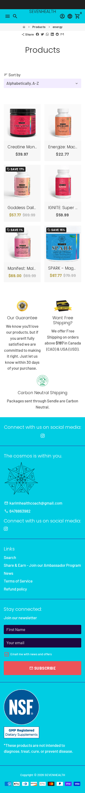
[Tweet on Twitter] (42, 34)
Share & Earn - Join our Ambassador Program (42, 565)
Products (39, 27)
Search (10, 557)
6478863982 (17, 511)
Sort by (12, 74)
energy (58, 27)
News (8, 573)
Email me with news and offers (31, 654)
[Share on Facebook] (37, 34)
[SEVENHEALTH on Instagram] (43, 435)
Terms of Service (18, 581)
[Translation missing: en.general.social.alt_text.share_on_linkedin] (52, 34)
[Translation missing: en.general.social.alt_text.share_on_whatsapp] (47, 34)
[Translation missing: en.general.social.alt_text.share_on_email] (62, 34)
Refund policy (15, 589)
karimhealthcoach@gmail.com (33, 503)
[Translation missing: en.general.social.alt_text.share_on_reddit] (57, 34)
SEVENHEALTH (55, 775)
